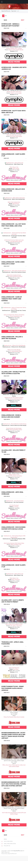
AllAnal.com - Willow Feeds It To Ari (13, 451)
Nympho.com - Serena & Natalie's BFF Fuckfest (10, 25)
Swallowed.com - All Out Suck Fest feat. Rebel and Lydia (13, 225)
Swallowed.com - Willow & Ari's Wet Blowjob (12, 337)
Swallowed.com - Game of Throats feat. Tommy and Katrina (11, 298)
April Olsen (15, 669)
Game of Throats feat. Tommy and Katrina (14, 314)
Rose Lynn (18, 544)
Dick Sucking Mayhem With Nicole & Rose (14, 543)
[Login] (26, 2)
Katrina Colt (19, 316)
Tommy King (13, 316)
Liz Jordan (19, 93)
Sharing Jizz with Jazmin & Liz (14, 91)
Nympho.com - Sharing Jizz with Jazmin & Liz (13, 68)
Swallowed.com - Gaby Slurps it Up (13, 155)
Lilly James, (13, 625)
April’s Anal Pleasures (14, 667)
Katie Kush (12, 276)
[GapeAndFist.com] (14, 6)
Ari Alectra (12, 351)
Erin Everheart (18, 276)
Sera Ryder (12, 136)
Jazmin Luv (13, 93)
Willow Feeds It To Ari (14, 474)
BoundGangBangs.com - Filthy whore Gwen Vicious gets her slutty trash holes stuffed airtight (13, 735)
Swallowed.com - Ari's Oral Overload (12, 493)
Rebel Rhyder (19, 241)
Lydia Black (12, 241)
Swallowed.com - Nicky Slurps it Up (13, 566)
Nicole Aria (13, 544)
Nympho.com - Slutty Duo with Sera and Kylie (13, 111)
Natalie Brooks (19, 49)
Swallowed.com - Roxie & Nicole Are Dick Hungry (11, 416)
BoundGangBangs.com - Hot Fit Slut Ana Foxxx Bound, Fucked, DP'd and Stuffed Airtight (13, 784)
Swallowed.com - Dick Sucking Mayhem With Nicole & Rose (13, 528)
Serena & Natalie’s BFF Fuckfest (14, 48)
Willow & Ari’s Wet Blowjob (14, 349)
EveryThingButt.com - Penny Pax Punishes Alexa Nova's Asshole (12, 688)
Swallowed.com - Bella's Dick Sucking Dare (13, 190)
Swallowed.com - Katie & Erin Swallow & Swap (12, 263)
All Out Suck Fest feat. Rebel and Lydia (14, 240)
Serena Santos (12, 49)
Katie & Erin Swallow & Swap (14, 275)
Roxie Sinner (19, 429)
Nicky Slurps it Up (14, 578)
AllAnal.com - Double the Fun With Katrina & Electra (13, 372)
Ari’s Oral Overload (14, 505)
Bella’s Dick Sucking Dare (14, 202)
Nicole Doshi (13, 429)
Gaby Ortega (16, 168)
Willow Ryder (18, 351)
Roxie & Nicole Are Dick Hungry (14, 428)
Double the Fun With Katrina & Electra (14, 397)
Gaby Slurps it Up (14, 167)
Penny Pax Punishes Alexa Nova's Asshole (14, 717)
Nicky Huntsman (16, 579)
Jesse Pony (19, 625)
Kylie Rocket (19, 136)
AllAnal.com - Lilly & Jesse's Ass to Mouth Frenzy (12, 601)
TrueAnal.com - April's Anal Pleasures (12, 643)
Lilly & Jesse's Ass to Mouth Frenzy (14, 624)
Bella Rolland (16, 203)
